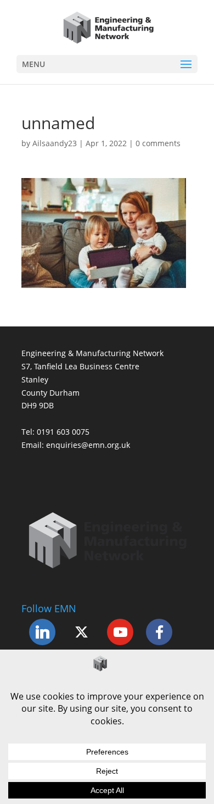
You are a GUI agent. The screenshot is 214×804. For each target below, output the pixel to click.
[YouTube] (120, 632)
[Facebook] (159, 632)
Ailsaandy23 (54, 143)
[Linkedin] (42, 632)
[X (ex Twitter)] (81, 632)
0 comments (158, 143)
